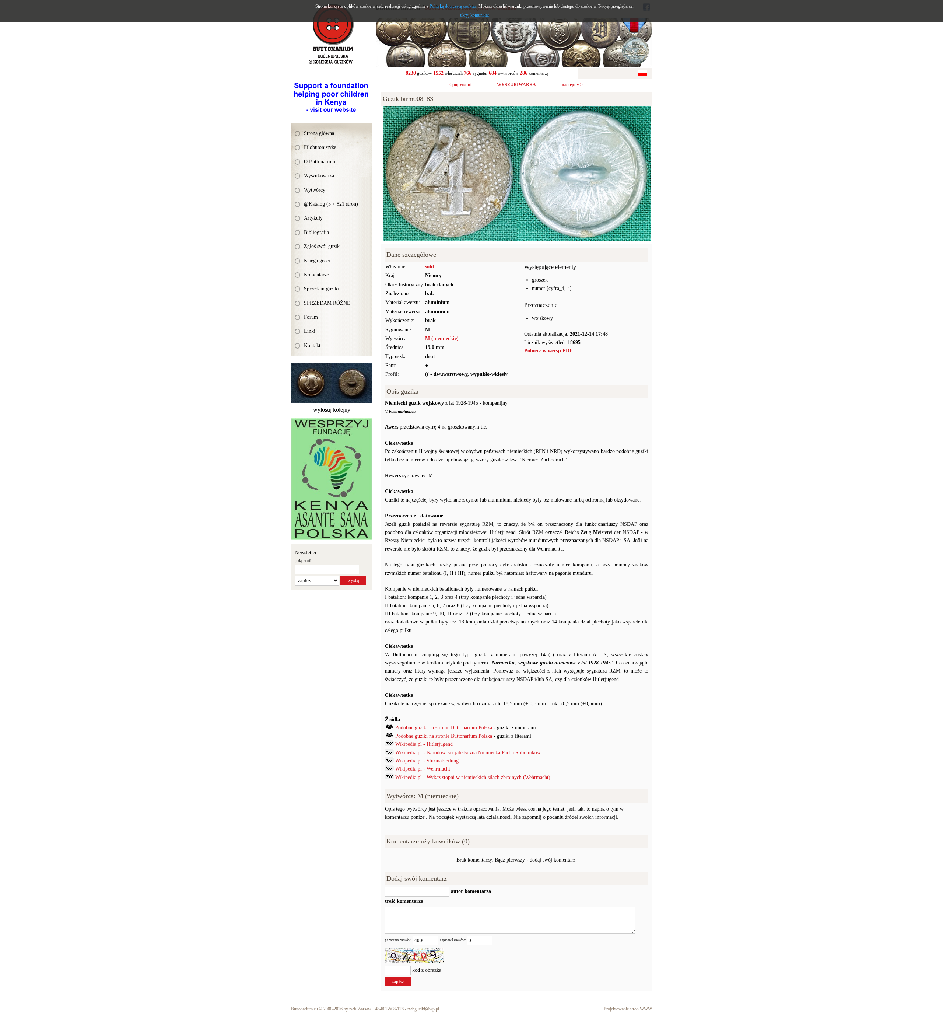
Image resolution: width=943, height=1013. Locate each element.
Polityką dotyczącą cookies (453, 6)
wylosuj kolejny (331, 409)
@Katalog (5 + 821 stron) (331, 204)
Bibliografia (316, 232)
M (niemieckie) (442, 338)
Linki (309, 331)
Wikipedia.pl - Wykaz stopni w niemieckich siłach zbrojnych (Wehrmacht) (472, 777)
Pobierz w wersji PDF (548, 350)
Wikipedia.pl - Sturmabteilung (427, 761)
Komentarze (316, 274)
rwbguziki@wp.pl (423, 1009)
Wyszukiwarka (319, 175)
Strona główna (319, 133)
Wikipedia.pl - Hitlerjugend (424, 744)
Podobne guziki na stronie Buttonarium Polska (443, 727)
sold (429, 266)
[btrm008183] (517, 110)
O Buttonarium (319, 161)
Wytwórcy (314, 190)
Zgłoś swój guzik (322, 246)
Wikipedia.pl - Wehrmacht (422, 769)
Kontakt (312, 345)
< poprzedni (460, 84)
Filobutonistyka (320, 147)
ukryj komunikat (474, 15)
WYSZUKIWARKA (516, 84)
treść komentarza (404, 901)
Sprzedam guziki (321, 288)
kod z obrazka (426, 970)
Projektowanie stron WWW (628, 1009)
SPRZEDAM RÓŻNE (327, 303)
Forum (311, 317)
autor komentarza (470, 891)
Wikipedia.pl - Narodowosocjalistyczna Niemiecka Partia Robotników (468, 752)
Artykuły (313, 218)
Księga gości (317, 260)
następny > (572, 84)
